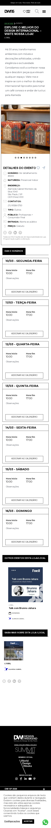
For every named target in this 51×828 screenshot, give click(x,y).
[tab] (25, 789)
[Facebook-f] (21, 779)
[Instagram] (17, 779)
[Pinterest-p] (34, 779)
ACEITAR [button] (28, 821)
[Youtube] (30, 779)
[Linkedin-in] (25, 779)
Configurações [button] (12, 822)
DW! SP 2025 (8, 23)
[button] (44, 11)
